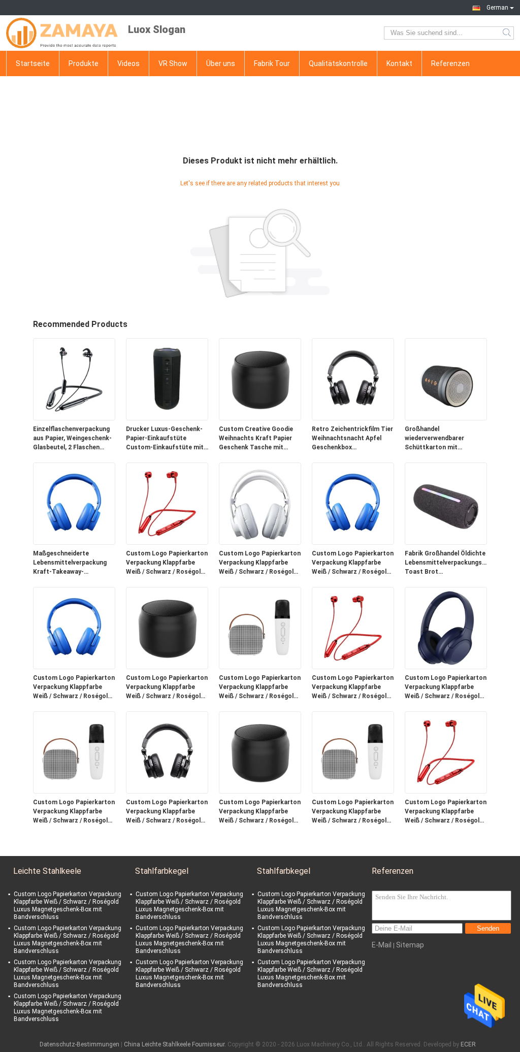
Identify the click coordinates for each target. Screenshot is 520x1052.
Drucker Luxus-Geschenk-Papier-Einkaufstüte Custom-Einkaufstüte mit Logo (165, 438)
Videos (128, 63)
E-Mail (382, 945)
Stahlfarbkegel (161, 871)
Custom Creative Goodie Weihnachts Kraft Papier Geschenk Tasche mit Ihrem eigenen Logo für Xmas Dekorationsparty (256, 438)
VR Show (172, 63)
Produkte (84, 63)
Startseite (33, 63)
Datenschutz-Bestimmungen (79, 1044)
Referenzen (450, 63)
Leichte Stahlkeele (47, 871)
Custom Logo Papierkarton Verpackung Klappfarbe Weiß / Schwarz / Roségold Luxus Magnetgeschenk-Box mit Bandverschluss (167, 563)
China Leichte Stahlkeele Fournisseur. (176, 1044)
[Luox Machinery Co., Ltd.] (62, 33)
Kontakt (399, 63)
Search (507, 33)
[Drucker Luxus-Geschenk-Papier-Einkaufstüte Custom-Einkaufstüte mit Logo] (167, 378)
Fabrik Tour (272, 63)
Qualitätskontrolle (338, 63)
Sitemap (410, 945)
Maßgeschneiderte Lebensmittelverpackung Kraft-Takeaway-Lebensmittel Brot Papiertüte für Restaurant (72, 563)
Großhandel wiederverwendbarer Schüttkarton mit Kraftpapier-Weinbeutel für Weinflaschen (445, 438)
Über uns (220, 63)
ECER (468, 1044)
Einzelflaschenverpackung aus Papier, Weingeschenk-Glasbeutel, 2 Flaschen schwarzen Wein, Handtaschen (72, 438)
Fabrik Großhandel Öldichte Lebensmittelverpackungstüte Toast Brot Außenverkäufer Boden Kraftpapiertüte (446, 563)
